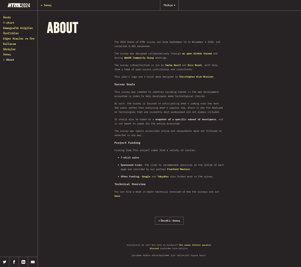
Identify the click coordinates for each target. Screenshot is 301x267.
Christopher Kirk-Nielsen (196, 76)
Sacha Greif (173, 65)
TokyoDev (163, 176)
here (117, 195)
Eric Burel (195, 65)
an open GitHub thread (197, 53)
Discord (154, 248)
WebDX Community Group (139, 57)
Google (146, 176)
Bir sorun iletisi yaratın (195, 245)
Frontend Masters (178, 169)
